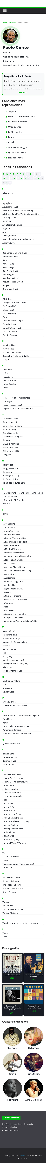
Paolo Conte (16, 47)
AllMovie (5, 1127)
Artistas (12, 22)
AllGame (5, 1130)
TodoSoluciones (8, 1124)
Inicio (4, 22)
